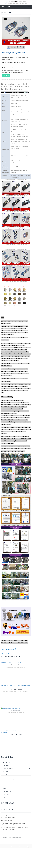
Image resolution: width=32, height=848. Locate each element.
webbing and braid (7, 774)
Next (27, 31)
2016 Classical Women (16, 665)
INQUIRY (6, 75)
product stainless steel (8, 780)
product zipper (6, 782)
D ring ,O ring (6, 794)
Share (4, 847)
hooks (4, 797)
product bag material (8, 768)
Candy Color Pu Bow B (16, 734)
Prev (4, 31)
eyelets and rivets (7, 791)
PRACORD (5, 771)
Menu (20, 847)
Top (28, 847)
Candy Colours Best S (16, 689)
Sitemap (22, 839)
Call (12, 847)
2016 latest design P (16, 710)
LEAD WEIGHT (6, 765)
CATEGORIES (5, 6)
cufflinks (5, 788)
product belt (5, 785)
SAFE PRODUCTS (7, 762)
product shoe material (8, 777)
